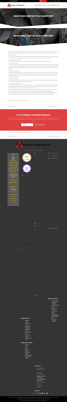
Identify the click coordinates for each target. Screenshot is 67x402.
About (32, 150)
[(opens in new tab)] (26, 157)
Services (29, 150)
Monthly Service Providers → (54, 106)
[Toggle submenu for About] (45, 5)
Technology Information (26, 100)
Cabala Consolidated (15, 100)
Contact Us (40, 150)
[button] (48, 1)
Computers (20, 100)
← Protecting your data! (12, 106)
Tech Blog (36, 150)
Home (26, 150)
